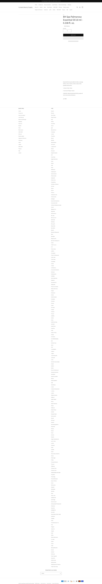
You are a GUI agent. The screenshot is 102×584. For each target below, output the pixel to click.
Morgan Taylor (54, 414)
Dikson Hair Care (54, 288)
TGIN (52, 520)
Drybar (52, 290)
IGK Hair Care (53, 343)
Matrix (52, 121)
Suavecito (53, 558)
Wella (52, 535)
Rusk (52, 167)
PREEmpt (53, 466)
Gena (52, 320)
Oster (52, 161)
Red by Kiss (53, 485)
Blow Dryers (21, 129)
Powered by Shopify (31, 583)
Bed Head (53, 219)
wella (20, 142)
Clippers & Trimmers (22, 138)
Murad (52, 418)
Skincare (20, 134)
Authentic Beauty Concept (56, 205)
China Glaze (53, 249)
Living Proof (53, 146)
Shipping (20, 121)
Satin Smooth (53, 173)
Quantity (64, 28)
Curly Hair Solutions (55, 269)
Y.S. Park (52, 539)
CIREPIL (52, 251)
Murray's (52, 420)
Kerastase (53, 374)
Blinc (52, 234)
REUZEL (52, 140)
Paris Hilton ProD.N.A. (55, 453)
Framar (52, 309)
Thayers (20, 148)
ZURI (52, 545)
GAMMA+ (53, 315)
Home (20, 111)
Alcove (52, 549)
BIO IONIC (53, 228)
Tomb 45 (52, 528)
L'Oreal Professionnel (55, 388)
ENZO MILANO (54, 297)
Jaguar (52, 353)
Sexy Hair (53, 508)
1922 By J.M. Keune (54, 184)
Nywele (52, 437)
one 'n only (53, 441)
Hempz (52, 334)
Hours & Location (22, 115)
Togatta (52, 526)
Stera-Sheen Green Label (56, 514)
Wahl (52, 533)
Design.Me (53, 284)
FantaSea (53, 299)
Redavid (52, 487)
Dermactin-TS (53, 282)
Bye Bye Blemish (54, 547)
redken (20, 144)
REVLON (52, 491)
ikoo (52, 347)
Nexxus (52, 428)
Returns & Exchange (22, 119)
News (20, 127)
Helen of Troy (53, 332)
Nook (52, 432)
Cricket (52, 265)
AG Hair (52, 186)
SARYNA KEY (53, 497)
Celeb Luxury (53, 244)
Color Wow (53, 259)
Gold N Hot (53, 326)
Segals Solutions (54, 159)
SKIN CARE (20, 146)
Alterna (52, 192)
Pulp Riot (53, 136)
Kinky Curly (53, 180)
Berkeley (53, 221)
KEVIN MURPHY (54, 380)
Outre (52, 451)
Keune (52, 378)
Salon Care (53, 495)
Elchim (52, 295)
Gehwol (52, 551)
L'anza (52, 386)
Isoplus (52, 351)
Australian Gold (54, 203)
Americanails (53, 196)
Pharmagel (53, 457)
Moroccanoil (53, 416)
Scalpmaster (53, 171)
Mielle (52, 163)
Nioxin (52, 138)
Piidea (52, 460)
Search (52, 111)
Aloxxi (52, 188)
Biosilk (52, 230)
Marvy (52, 401)
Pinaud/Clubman (54, 462)
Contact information (55, 583)
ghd (52, 127)
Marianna (53, 554)
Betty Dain (53, 226)
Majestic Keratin (54, 152)
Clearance (20, 140)
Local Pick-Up (21, 117)
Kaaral (52, 363)
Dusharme (53, 292)
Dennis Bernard (54, 278)
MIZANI (52, 411)
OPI (52, 154)
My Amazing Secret (54, 424)
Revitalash (53, 489)
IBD (52, 340)
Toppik (52, 531)
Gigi (52, 119)
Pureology (53, 476)
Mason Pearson (54, 403)
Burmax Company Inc (55, 240)
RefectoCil (53, 169)
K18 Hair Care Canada (55, 361)
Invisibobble (53, 349)
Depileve (53, 280)
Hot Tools (53, 144)
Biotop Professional (55, 232)
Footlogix (53, 132)
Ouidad (52, 449)
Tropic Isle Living (54, 566)
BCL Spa (52, 215)
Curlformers (53, 267)
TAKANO (52, 518)
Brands (20, 125)
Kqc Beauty (53, 384)
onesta (52, 134)
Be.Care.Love (53, 217)
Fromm (52, 313)
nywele (20, 152)
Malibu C (53, 397)
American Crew (54, 194)
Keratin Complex (54, 376)
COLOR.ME (53, 261)
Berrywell (53, 223)
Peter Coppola (54, 556)
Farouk (52, 303)
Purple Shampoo (54, 478)
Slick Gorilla (53, 560)
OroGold (52, 445)
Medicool (53, 407)
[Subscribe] (60, 573)
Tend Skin (53, 123)
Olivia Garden (53, 175)
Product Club (53, 468)
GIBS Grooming (54, 322)
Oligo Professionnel (55, 439)
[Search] (77, 7)
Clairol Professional (55, 255)
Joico (52, 359)
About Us (20, 123)
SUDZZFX (53, 516)
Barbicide (53, 211)
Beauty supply (21, 136)
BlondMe (53, 236)
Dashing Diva (53, 274)
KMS (52, 165)
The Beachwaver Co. (55, 522)
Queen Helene (54, 480)
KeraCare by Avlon (54, 372)
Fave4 (52, 305)
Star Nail (52, 512)
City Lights (53, 253)
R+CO (52, 483)
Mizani (52, 148)
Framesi (52, 311)
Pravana (52, 464)
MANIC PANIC (53, 399)
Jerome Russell (54, 355)
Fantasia (52, 301)
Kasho (52, 368)
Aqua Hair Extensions (55, 200)
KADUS (52, 366)
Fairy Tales (53, 157)
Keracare (53, 150)
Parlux (52, 455)
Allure (52, 190)
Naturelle (53, 426)
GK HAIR (52, 324)
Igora (52, 345)
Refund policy (37, 583)
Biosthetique (53, 142)
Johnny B (53, 357)
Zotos (52, 543)
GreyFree (53, 328)
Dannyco (53, 272)
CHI (52, 246)
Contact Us (21, 113)
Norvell (52, 434)
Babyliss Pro (53, 209)
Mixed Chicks (53, 117)
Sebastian (53, 177)
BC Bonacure (53, 213)
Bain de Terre (53, 129)
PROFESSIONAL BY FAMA (55, 472)
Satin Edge (53, 499)
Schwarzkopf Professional (56, 503)
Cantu (52, 242)
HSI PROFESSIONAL (54, 338)
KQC (19, 150)
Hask (52, 330)
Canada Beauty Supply (24, 583)
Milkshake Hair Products (56, 564)
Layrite (52, 393)
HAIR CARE (21, 132)
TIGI (52, 524)
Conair (52, 263)
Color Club (53, 257)
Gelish (52, 317)
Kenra (52, 125)
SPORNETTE (53, 510)
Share (65, 98)
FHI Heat (53, 307)
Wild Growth (53, 562)
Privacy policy (49, 583)
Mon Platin (53, 115)
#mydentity (53, 182)
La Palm (52, 391)
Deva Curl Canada (54, 286)
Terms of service (43, 583)
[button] (73, 38)
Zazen (52, 541)
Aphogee (53, 198)
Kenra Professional (54, 370)
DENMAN (53, 276)
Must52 (52, 422)
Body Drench (53, 238)
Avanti (52, 207)
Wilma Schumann (54, 537)
